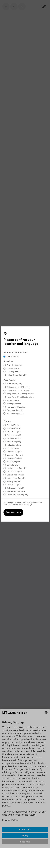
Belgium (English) (14, 432)
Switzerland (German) (16, 491)
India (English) (13, 400)
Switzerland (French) (15, 488)
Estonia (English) (14, 442)
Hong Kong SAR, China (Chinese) (20, 394)
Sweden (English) (14, 485)
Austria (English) (14, 425)
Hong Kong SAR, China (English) (20, 397)
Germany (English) (14, 452)
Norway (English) (14, 482)
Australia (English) (14, 384)
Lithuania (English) (14, 472)
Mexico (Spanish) (14, 372)
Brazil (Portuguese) (14, 365)
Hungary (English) (14, 458)
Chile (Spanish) (13, 368)
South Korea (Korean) (15, 414)
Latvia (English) (13, 465)
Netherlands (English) (16, 478)
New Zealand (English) (16, 407)
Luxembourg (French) (15, 475)
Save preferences (13, 512)
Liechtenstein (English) (16, 468)
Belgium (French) (14, 435)
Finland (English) (14, 445)
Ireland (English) (13, 462)
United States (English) (16, 375)
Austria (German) (14, 429)
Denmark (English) (14, 438)
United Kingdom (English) (17, 495)
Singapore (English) (15, 410)
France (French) (13, 448)
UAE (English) (12, 356)
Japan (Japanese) (14, 404)
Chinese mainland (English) (18, 390)
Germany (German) (15, 455)
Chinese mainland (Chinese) (18, 387)
